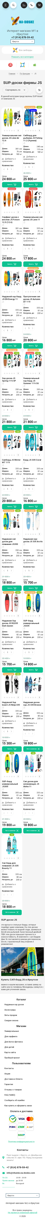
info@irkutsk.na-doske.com (21, 1173)
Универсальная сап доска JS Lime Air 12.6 (11, 138)
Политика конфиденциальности (21, 1142)
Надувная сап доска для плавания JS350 (10, 541)
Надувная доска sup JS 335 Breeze (32, 703)
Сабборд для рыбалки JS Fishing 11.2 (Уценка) (32, 138)
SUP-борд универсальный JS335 (31, 623)
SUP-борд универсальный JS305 (10, 784)
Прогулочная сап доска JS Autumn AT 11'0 (31, 299)
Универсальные (11, 1031)
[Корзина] (39, 5)
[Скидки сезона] (10, 65)
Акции (7, 1074)
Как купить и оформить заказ (18, 1105)
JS (3, 143)
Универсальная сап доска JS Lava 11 (33, 218)
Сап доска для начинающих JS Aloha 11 (31, 784)
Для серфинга (10, 1036)
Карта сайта (10, 1052)
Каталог (5, 5)
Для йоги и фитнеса (13, 1042)
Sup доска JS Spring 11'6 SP (9, 379)
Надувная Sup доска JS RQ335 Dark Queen (10, 623)
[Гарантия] (22, 65)
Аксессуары (10, 1010)
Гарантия (8, 1084)
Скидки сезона (11, 1020)
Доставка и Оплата (13, 1079)
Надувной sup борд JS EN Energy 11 (11, 297)
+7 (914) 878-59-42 (22, 37)
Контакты (9, 1068)
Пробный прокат (12, 1058)
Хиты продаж (10, 1015)
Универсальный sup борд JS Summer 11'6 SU (31, 381)
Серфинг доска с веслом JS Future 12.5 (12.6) (11, 219)
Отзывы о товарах (13, 1090)
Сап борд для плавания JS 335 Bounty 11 (10, 865)
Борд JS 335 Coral (32, 460)
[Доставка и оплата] (35, 65)
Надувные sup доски (14, 1004)
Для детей (9, 1047)
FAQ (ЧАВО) (9, 1095)
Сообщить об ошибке (14, 1100)
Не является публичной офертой (22, 1213)
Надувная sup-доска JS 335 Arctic (33, 540)
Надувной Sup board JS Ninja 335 (11, 703)
